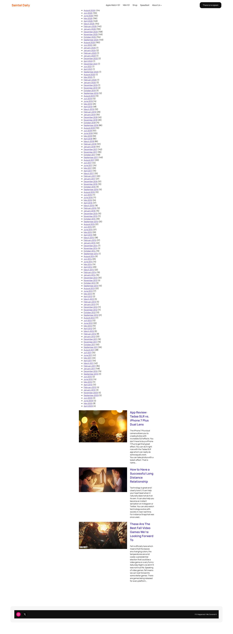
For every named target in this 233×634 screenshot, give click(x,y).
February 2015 (90, 240)
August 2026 (89, 10)
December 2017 (90, 149)
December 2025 (91, 31)
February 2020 (90, 80)
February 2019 (90, 112)
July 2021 (88, 66)
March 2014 (89, 269)
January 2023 (90, 55)
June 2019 (88, 101)
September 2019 (91, 93)
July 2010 (88, 376)
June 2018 (88, 133)
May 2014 (88, 264)
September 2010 (91, 374)
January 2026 (90, 29)
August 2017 (89, 160)
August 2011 (89, 350)
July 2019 (88, 98)
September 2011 (91, 347)
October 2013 (90, 283)
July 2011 (87, 352)
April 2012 (88, 328)
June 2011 (88, 355)
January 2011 (89, 368)
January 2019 (90, 114)
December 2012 (90, 307)
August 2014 (89, 256)
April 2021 (88, 69)
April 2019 (88, 106)
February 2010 (90, 387)
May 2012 (88, 325)
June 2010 (88, 379)
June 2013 (88, 291)
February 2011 (90, 366)
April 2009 (88, 406)
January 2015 (89, 243)
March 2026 (89, 23)
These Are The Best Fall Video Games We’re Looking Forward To (141, 532)
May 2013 (88, 293)
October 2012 (90, 312)
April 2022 (88, 61)
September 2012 (91, 315)
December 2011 (90, 339)
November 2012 (90, 309)
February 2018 (90, 144)
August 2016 (89, 192)
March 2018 (89, 141)
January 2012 (89, 336)
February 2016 (90, 208)
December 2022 (91, 58)
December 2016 (91, 181)
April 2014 (88, 267)
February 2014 (90, 272)
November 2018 (90, 120)
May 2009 (88, 403)
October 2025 (90, 37)
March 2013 (89, 299)
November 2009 (91, 392)
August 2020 (89, 74)
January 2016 (90, 211)
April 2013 (88, 296)
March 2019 (89, 109)
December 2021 (90, 63)
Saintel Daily (21, 5)
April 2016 (88, 202)
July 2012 (88, 320)
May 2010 (88, 382)
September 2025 (91, 39)
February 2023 (90, 53)
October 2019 (90, 90)
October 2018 (90, 122)
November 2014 (90, 248)
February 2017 (90, 176)
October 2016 (90, 186)
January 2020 (90, 82)
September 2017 (91, 157)
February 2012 (90, 333)
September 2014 (91, 253)
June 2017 (88, 165)
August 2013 (89, 288)
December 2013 (90, 277)
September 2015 (91, 221)
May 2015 (88, 232)
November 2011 (90, 342)
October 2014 (90, 251)
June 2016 (88, 197)
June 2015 (88, 229)
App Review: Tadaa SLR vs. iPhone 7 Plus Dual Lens (139, 418)
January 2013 (89, 304)
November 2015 (90, 216)
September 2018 (91, 125)
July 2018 (88, 130)
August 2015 (89, 224)
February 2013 (90, 301)
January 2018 (89, 146)
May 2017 (88, 168)
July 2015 (88, 227)
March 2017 (89, 173)
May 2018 (88, 136)
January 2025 (90, 47)
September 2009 (91, 395)
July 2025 (88, 45)
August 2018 (89, 128)
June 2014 (88, 261)
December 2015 (90, 213)
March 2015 (89, 237)
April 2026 (88, 21)
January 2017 (89, 178)
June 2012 (88, 323)
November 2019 (90, 88)
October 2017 (89, 154)
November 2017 (90, 152)
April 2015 (88, 235)
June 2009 (88, 400)
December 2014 (90, 245)
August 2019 (89, 96)
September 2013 (91, 285)
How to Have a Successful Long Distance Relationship (141, 475)
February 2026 (90, 26)
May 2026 (88, 18)
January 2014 (89, 275)
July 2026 (88, 13)
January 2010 (90, 390)
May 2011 (88, 358)
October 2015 (90, 219)
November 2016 (90, 184)
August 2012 (89, 317)
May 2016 (88, 200)
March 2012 (89, 331)
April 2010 (88, 384)
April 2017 (88, 170)
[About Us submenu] (161, 5)
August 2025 (89, 42)
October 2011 (89, 344)
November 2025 (91, 34)
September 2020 (91, 71)
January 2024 (90, 50)
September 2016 (91, 189)
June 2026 (88, 15)
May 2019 (88, 104)
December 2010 (91, 371)
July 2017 (88, 162)
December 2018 (90, 117)
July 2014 (88, 259)
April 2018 (88, 138)
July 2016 (88, 194)
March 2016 (89, 205)
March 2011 (89, 363)
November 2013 (90, 280)
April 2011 (88, 360)
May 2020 (88, 77)
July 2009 (88, 398)
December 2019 (91, 85)
